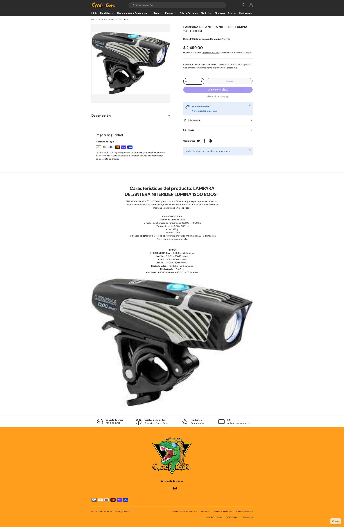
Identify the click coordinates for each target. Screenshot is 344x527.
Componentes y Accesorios (132, 13)
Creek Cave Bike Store (106, 511)
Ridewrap (220, 13)
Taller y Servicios (189, 13)
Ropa (156, 13)
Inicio (94, 13)
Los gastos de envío (210, 53)
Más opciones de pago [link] (218, 96)
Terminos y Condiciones (222, 511)
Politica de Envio (232, 517)
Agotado (230, 81)
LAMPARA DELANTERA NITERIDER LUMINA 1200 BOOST (114, 20)
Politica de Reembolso (213, 517)
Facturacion (245, 13)
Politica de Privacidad (244, 511)
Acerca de (205, 511)
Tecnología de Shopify (123, 511)
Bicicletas (105, 13)
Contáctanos (248, 517)
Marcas (169, 13)
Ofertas (232, 13)
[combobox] (177, 5)
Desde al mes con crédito (206, 39)
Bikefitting (206, 13)
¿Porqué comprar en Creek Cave (184, 511)
